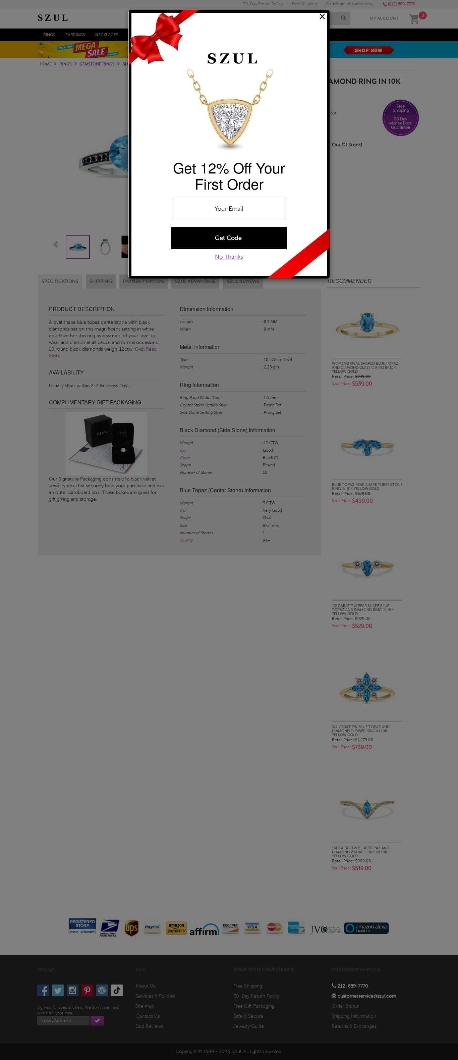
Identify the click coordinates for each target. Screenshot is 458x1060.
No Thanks (229, 257)
